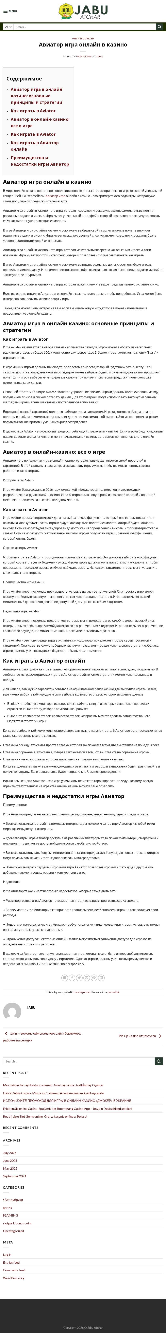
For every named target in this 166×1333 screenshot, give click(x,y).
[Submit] (159, 26)
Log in (7, 1254)
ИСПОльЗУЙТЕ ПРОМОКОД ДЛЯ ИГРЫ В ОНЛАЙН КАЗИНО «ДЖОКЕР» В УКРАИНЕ (67, 1101)
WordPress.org (13, 1278)
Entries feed (11, 1262)
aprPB (7, 1207)
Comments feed (14, 1270)
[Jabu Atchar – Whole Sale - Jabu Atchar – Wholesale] (83, 11)
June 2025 (10, 1160)
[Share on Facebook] (72, 978)
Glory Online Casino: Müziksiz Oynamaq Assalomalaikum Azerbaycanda (53, 1093)
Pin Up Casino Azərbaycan (137, 1036)
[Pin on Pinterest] (94, 978)
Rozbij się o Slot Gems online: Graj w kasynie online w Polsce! (45, 1116)
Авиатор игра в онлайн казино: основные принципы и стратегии (36, 96)
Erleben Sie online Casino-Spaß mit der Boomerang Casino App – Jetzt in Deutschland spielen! (67, 1108)
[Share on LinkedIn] (101, 978)
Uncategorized (83, 38)
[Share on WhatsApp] (64, 978)
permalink (113, 992)
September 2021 (14, 1176)
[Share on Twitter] (79, 978)
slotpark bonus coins (17, 1223)
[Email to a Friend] (86, 978)
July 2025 (9, 1152)
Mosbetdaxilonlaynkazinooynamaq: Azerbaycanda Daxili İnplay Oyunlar (53, 1085)
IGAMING (10, 1215)
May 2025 (10, 1168)
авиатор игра (55, 196)
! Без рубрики (13, 1200)
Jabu (99, 56)
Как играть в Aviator (33, 110)
